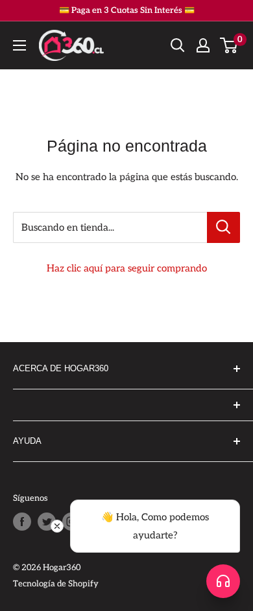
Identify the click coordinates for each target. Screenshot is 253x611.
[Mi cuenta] (203, 45)
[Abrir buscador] (178, 45)
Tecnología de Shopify (56, 584)
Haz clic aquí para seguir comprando (127, 268)
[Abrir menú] (19, 45)
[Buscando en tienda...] (223, 227)
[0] (229, 45)
